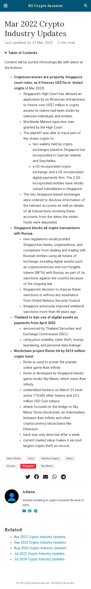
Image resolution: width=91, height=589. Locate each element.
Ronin (69, 458)
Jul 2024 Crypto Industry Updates (39, 559)
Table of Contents (22, 53)
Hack (31, 458)
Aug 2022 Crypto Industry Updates (40, 548)
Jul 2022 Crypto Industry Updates (39, 554)
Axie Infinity (14, 458)
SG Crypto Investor (45, 5)
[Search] (85, 6)
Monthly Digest (50, 458)
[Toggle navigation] (5, 6)
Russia (11, 465)
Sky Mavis (47, 465)
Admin (28, 491)
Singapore (28, 465)
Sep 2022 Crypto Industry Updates (40, 543)
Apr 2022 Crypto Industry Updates (40, 537)
